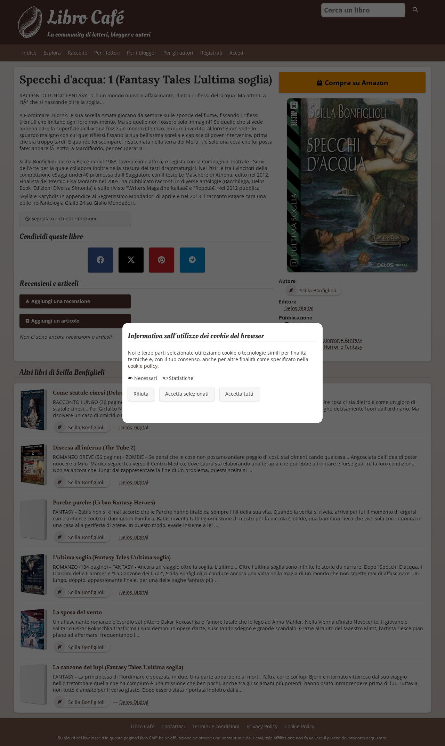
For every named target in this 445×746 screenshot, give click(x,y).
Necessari (145, 378)
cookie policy (142, 366)
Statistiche (180, 378)
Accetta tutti (239, 393)
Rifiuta (141, 393)
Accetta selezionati (187, 393)
